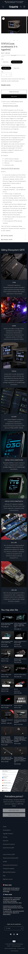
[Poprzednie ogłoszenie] (2, 2)
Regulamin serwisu (8, 879)
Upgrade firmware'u (8, 833)
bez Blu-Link (6, 68)
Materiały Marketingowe (9, 872)
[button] (3, 7)
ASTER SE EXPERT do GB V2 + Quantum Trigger (20, 659)
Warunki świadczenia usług (10, 948)
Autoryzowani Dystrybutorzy (10, 865)
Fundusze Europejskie (8, 868)
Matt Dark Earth (17, 62)
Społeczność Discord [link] (14, 815)
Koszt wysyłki (13, 55)
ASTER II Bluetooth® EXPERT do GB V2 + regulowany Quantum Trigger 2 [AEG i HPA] (20, 625)
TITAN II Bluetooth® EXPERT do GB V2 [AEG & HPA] (7, 642)
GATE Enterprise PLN (13, 944)
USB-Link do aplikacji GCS (6, 705)
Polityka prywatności (16, 946)
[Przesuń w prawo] (17, 40)
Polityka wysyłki (21, 948)
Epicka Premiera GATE (8, 848)
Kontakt (5, 861)
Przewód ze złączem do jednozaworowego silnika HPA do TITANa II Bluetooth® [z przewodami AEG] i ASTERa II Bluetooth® (20, 739)
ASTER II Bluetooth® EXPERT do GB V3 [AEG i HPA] (7, 624)
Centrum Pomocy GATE (9, 854)
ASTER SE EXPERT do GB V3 (20, 674)
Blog (4, 875)
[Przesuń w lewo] (10, 40)
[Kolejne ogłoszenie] (25, 2)
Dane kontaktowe (14, 950)
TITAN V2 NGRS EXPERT (6, 674)
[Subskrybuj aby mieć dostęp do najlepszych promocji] (21, 928)
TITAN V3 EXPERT (5, 689)
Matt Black (6, 62)
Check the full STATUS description (10, 168)
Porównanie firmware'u (9, 844)
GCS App (5, 837)
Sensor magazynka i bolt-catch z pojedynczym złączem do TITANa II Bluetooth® (7, 758)
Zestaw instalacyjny (18, 705)
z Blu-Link (17, 68)
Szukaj (4, 826)
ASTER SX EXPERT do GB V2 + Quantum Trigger (20, 642)
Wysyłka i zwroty (5, 85)
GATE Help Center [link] (14, 810)
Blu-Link (16, 689)
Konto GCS (5, 840)
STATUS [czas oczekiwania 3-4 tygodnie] (7, 720)
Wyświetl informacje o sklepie (10, 106)
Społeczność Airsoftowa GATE (10, 858)
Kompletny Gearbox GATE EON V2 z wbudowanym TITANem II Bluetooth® (20, 721)
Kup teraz (14, 96)
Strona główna (6, 830)
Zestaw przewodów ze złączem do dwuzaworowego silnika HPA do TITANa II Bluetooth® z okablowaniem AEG (20, 759)
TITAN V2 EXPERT (5, 659)
